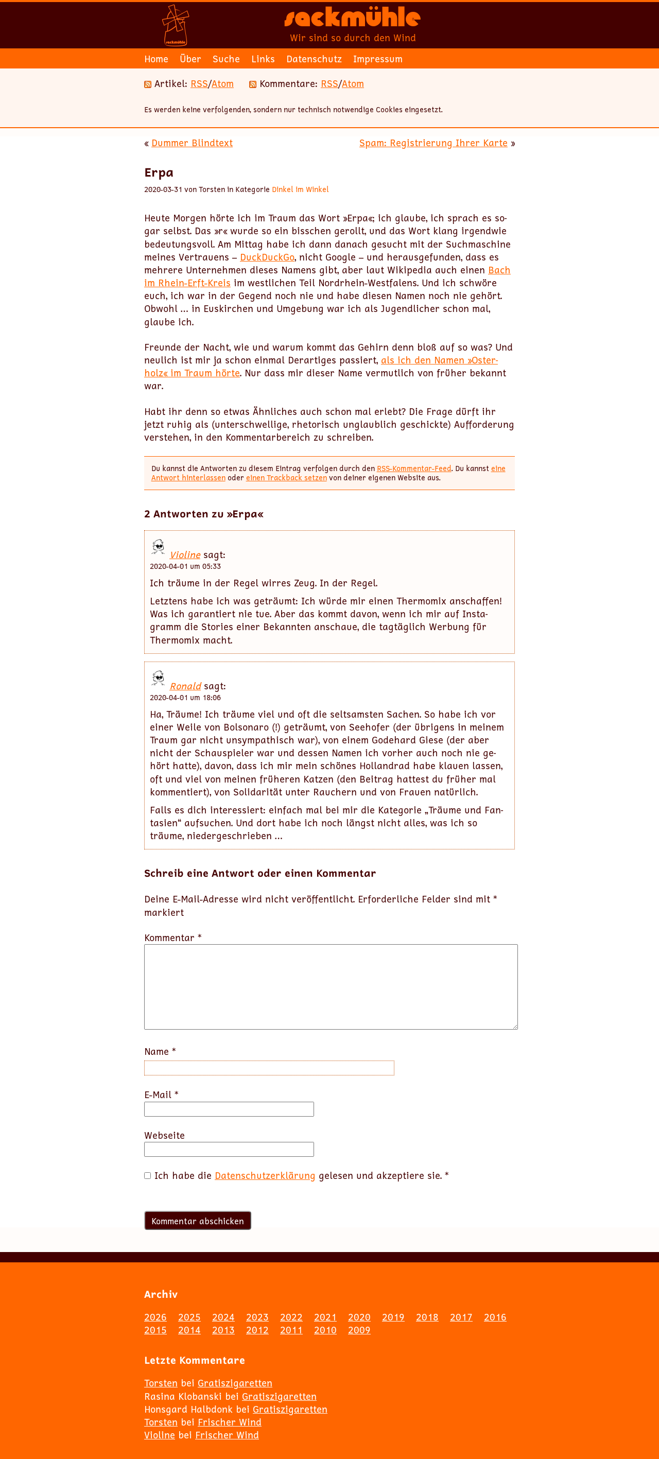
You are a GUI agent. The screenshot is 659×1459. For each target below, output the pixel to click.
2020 (359, 1317)
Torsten (161, 1382)
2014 (189, 1329)
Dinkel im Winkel (300, 189)
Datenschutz (314, 58)
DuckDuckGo (267, 257)
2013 (223, 1329)
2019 (393, 1317)
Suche (226, 58)
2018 (427, 1317)
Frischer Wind (230, 1422)
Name (160, 1051)
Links (263, 58)
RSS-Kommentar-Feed (414, 468)
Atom (223, 83)
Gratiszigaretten (235, 1382)
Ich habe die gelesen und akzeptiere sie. (301, 1175)
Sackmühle (352, 20)
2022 (291, 1317)
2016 (495, 1317)
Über (190, 58)
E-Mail (161, 1094)
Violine (184, 554)
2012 (257, 1329)
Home (156, 58)
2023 (257, 1317)
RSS (199, 83)
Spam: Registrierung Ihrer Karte (433, 142)
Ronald (185, 685)
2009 (359, 1329)
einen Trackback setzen (286, 477)
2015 (155, 1329)
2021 (325, 1317)
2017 (461, 1317)
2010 (325, 1329)
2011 (291, 1329)
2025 (189, 1317)
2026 (155, 1317)
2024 (223, 1317)
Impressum (378, 58)
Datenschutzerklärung (265, 1175)
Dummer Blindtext (192, 142)
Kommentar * (173, 937)
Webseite (164, 1135)
